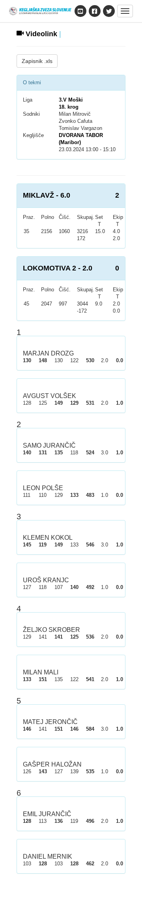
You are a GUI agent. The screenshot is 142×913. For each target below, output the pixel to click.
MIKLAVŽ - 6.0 (46, 195)
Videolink (40, 34)
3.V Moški (71, 100)
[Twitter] (109, 11)
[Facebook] (95, 11)
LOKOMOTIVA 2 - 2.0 (57, 268)
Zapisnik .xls (37, 61)
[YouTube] (80, 11)
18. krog (68, 107)
